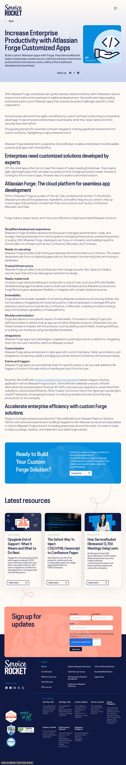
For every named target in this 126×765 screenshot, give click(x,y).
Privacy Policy (84, 635)
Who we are (46, 686)
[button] (117, 10)
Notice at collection (9, 763)
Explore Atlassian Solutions (79, 666)
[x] (18, 687)
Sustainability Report (103, 671)
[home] (13, 10)
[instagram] (14, 687)
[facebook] (10, 687)
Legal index (99, 676)
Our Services (46, 671)
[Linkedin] (6, 687)
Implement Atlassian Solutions (76, 684)
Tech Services (47, 681)
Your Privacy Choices (24, 763)
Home (44, 666)
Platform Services (48, 676)
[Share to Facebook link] (70, 73)
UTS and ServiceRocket (104, 666)
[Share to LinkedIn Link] (78, 73)
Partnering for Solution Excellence (77, 677)
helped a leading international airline (56, 379)
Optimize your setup (76, 671)
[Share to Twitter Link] (74, 73)
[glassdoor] (22, 687)
